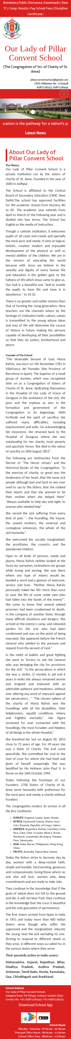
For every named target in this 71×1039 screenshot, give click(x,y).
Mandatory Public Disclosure (22, 3)
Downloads (51, 3)
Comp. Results (18, 8)
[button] (5, 109)
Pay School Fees (41, 8)
